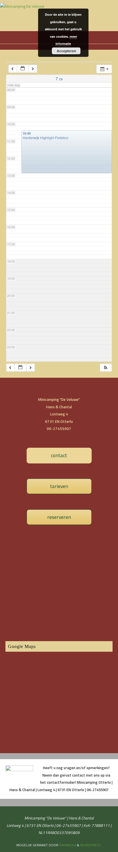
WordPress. (91, 845)
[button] (105, 367)
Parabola (67, 845)
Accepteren (66, 50)
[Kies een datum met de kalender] (23, 69)
